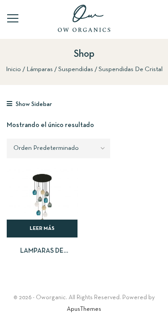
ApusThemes (84, 309)
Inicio (13, 69)
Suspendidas (75, 69)
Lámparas (39, 69)
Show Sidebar (33, 104)
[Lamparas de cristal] (42, 202)
